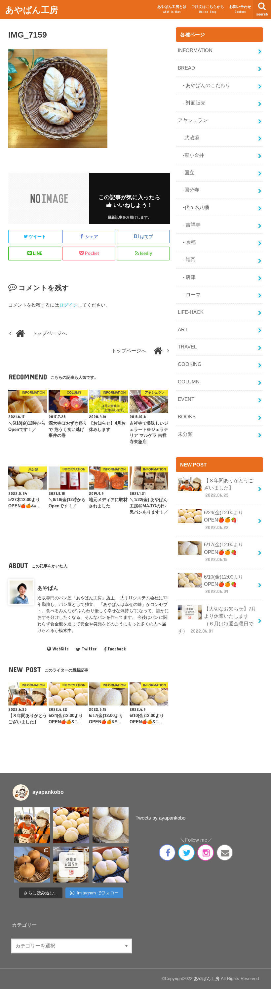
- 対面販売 (192, 102)
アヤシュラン (193, 120)
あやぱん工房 (31, 9)
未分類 (185, 434)
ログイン (68, 305)
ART (183, 329)
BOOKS (187, 416)
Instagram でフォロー (98, 892)
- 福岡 (187, 259)
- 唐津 (187, 277)
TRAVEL (187, 346)
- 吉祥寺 (189, 224)
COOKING (190, 364)
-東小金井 (191, 155)
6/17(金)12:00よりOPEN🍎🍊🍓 (223, 552)
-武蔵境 (188, 137)
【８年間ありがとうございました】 (228, 488)
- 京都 (187, 242)
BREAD (186, 68)
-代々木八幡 (193, 207)
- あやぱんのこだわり (204, 85)
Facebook (117, 648)
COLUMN (189, 381)
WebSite (60, 648)
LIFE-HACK (191, 312)
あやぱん (47, 588)
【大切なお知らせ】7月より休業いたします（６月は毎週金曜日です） (217, 620)
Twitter (89, 648)
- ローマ (189, 294)
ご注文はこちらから (207, 9)
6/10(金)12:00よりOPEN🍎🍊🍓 (223, 584)
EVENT (186, 399)
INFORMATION (195, 50)
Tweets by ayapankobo (160, 818)
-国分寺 (188, 190)
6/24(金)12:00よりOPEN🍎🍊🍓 (223, 520)
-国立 (186, 172)
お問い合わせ (240, 9)
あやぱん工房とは (171, 9)
